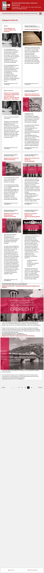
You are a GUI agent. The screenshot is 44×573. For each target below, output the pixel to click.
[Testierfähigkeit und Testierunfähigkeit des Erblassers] (11, 40)
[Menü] (40, 13)
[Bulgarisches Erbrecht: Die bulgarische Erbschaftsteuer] (32, 104)
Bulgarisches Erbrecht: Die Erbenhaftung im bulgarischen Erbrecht (11, 215)
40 (18, 387)
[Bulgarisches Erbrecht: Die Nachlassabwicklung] (11, 169)
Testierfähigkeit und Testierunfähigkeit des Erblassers (10, 30)
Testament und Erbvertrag (32, 29)
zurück (3, 387)
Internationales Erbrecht (30, 91)
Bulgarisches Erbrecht (29, 90)
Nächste (40, 387)
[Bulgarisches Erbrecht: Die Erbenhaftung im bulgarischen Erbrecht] (11, 225)
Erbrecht (6, 90)
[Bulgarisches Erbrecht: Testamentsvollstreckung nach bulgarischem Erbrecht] (21, 305)
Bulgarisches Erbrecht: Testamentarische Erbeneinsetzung (18, 335)
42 (25, 387)
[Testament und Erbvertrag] (32, 38)
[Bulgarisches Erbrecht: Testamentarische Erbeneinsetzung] (21, 353)
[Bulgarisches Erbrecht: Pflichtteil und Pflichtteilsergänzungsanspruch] (32, 227)
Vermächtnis (10, 90)
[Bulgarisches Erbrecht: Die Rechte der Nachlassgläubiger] (32, 170)
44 (31, 387)
